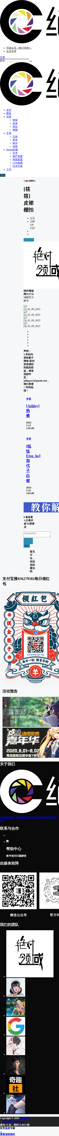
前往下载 (29, 240)
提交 (27, 546)
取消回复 (28, 541)
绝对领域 (24, 1118)
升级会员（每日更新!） (19, 48)
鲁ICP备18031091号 (14, 1121)
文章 (8, 133)
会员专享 (11, 51)
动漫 (8, 116)
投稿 (2, 175)
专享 (32, 218)
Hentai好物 (12, 149)
